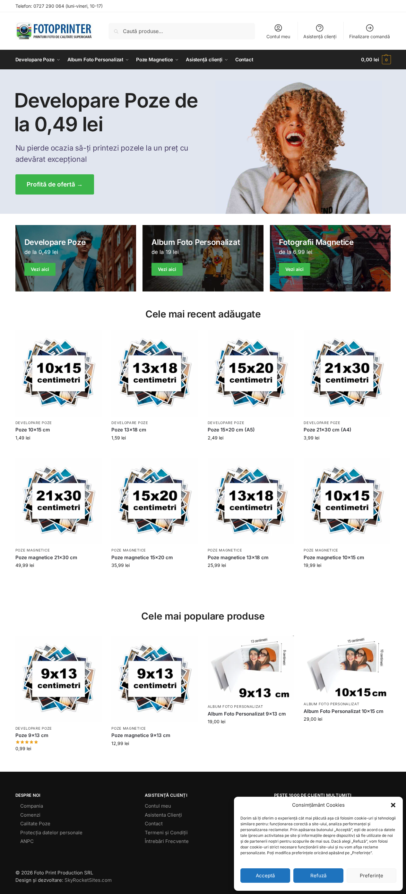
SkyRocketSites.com (88, 880)
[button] (393, 805)
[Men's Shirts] (75, 258)
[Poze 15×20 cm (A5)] (251, 373)
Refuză (318, 875)
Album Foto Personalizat (235, 706)
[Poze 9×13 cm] (58, 679)
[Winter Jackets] (330, 258)
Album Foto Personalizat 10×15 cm (344, 711)
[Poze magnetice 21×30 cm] (58, 501)
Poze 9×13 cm (31, 735)
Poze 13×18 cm (128, 430)
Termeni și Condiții (166, 832)
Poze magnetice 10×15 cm (334, 557)
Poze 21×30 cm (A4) (327, 430)
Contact (154, 823)
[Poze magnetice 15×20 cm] (154, 501)
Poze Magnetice (32, 550)
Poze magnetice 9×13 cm (140, 735)
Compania (31, 806)
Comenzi (30, 815)
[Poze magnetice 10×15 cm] (347, 501)
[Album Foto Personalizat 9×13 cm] (251, 668)
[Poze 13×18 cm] (154, 373)
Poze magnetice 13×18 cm (238, 557)
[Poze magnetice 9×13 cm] (154, 679)
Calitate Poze (35, 823)
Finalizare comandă (369, 36)
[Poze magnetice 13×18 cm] (251, 501)
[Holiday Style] (203, 258)
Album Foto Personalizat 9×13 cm (247, 714)
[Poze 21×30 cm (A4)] (347, 373)
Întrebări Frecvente (167, 841)
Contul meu (278, 36)
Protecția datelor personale (51, 832)
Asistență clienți (319, 36)
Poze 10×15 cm (32, 430)
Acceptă (265, 875)
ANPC (27, 841)
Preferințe (371, 875)
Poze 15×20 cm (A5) (231, 430)
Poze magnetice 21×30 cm (46, 557)
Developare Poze (33, 423)
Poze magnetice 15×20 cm (142, 557)
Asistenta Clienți (163, 815)
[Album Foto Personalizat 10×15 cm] (347, 667)
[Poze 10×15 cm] (58, 373)
